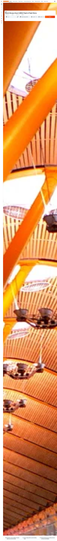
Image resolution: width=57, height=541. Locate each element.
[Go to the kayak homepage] (6, 1)
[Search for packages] (1, 10)
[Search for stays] (1, 6)
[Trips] (1, 18)
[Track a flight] (1, 14)
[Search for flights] (1, 4)
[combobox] (7, 14)
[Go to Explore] (1, 12)
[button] (1, 1)
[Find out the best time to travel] (1, 16)
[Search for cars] (1, 8)
